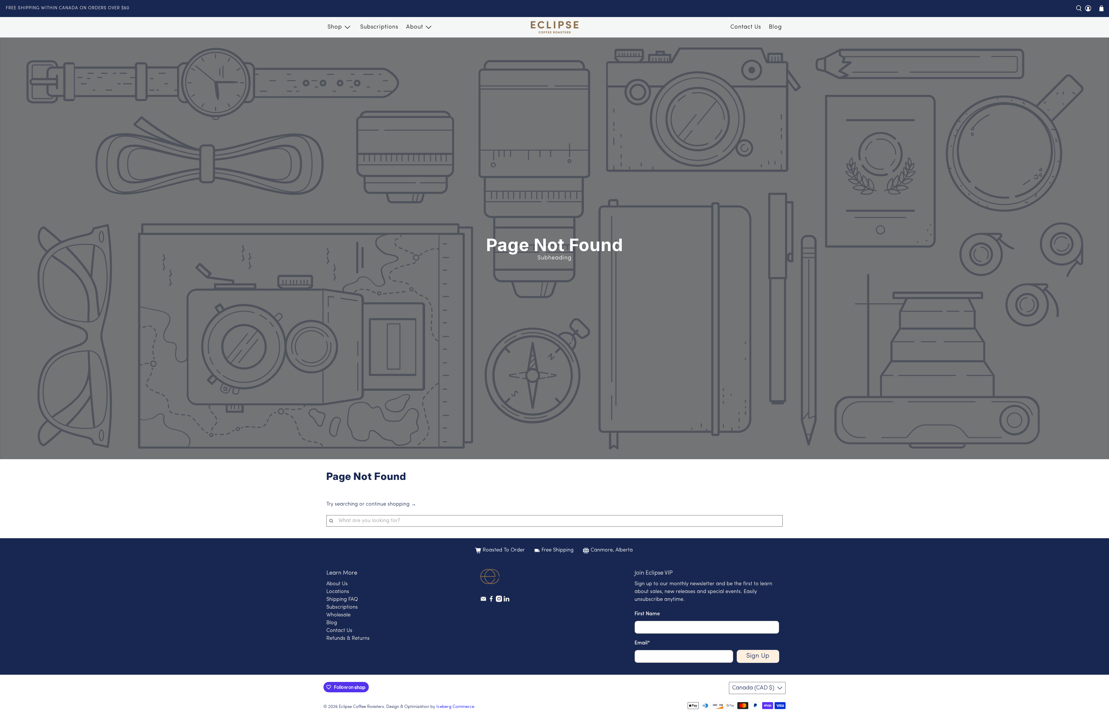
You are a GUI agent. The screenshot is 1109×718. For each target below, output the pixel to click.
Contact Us (745, 27)
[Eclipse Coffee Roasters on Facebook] (491, 600)
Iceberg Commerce (455, 707)
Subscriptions (379, 27)
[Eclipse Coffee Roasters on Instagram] (499, 600)
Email (642, 643)
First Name (647, 614)
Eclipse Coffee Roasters (361, 707)
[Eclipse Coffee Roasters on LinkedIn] (506, 600)
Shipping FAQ (342, 599)
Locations (337, 591)
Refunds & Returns (348, 638)
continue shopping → (391, 504)
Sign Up (757, 656)
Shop (335, 27)
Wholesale (338, 615)
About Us (337, 584)
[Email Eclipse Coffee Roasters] (483, 600)
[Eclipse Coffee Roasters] (554, 27)
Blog (775, 27)
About (414, 27)
